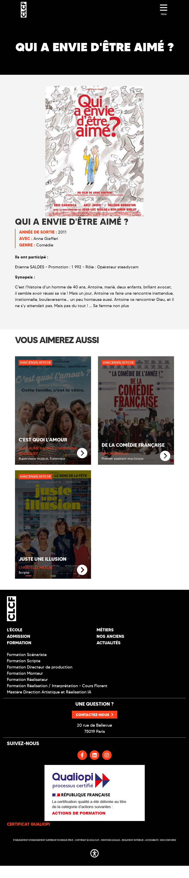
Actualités (109, 642)
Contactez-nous (92, 714)
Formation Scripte (23, 660)
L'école (14, 629)
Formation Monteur (25, 673)
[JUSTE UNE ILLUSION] (82, 570)
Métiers (105, 629)
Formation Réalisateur (27, 679)
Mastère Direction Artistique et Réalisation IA (49, 692)
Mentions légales (110, 840)
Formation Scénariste (27, 654)
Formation (19, 642)
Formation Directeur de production (39, 667)
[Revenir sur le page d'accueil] (49, 608)
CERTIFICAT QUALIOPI (28, 824)
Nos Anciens (110, 636)
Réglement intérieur (132, 840)
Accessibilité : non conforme (160, 840)
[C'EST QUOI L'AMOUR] (82, 453)
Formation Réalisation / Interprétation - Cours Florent (57, 685)
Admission (18, 636)
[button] (94, 852)
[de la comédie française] (165, 456)
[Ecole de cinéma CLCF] (24, 10)
